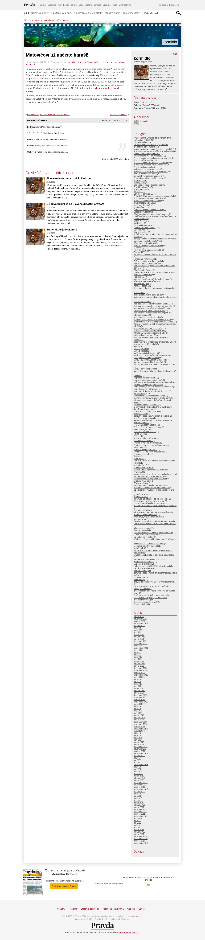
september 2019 (141, 702)
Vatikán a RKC (140, 548)
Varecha (88, 5)
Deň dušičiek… (140, 232)
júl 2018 (137, 733)
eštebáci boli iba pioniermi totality (148, 245)
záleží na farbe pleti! (142, 571)
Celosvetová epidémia (143, 212)
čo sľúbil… (138, 223)
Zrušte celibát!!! (140, 604)
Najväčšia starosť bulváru (145, 378)
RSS (175, 54)
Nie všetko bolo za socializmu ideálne (150, 396)
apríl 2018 (138, 740)
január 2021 (139, 666)
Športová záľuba (141, 497)
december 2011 (140, 809)
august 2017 (139, 756)
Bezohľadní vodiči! (142, 187)
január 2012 (139, 807)
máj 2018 (138, 738)
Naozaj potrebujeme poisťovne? (148, 380)
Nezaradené (139, 393)
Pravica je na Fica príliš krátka (147, 443)
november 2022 (141, 619)
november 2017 (141, 749)
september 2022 (141, 623)
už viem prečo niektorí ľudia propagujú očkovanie (155, 539)
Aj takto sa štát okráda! (143, 160)
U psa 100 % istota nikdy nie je (147, 535)
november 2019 (141, 697)
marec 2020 (139, 688)
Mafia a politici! (140, 351)
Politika (137, 436)
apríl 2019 (138, 713)
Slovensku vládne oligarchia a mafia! (150, 479)
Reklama (73, 909)
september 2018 (141, 729)
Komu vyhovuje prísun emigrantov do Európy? (154, 322)
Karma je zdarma (141, 286)
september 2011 (141, 816)
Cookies (131, 909)
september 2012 (141, 789)
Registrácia (163, 5)
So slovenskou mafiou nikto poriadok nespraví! (154, 490)
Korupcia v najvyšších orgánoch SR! (149, 333)
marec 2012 (139, 803)
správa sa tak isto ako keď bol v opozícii (151, 499)
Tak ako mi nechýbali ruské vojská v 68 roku (153, 521)
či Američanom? (141, 219)
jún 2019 (137, 708)
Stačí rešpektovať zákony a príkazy (149, 501)
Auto (60, 5)
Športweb (52, 5)
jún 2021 (137, 655)
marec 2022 (139, 634)
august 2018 (139, 731)
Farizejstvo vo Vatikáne (144, 259)
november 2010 (141, 838)
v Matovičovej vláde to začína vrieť (149, 544)
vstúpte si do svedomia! (144, 562)
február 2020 (139, 691)
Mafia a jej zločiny (141, 349)
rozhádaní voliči (141, 465)
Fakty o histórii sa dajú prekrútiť (147, 250)
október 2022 (139, 621)
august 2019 (139, 704)
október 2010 (139, 841)
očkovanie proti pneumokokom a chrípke (151, 416)
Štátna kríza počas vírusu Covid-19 (149, 503)
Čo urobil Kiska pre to (143, 225)
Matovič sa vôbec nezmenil (145, 369)
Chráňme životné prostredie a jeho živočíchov (153, 216)
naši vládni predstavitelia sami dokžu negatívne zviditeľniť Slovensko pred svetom (154, 383)
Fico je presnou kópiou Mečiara (147, 263)
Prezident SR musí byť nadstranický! (149, 452)
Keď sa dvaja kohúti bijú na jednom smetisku (153, 306)
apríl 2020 (138, 686)
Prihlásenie (174, 5)
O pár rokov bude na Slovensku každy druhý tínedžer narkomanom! (153, 408)
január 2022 (139, 639)
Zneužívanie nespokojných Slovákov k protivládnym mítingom (150, 598)
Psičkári (137, 456)
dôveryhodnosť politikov (144, 243)
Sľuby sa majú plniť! (142, 481)
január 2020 (139, 693)
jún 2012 (137, 796)
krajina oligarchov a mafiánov (146, 335)
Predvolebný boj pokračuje (145, 449)
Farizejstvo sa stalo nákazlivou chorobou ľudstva (155, 254)
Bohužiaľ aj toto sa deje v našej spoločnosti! (153, 196)
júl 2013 (137, 767)
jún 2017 (137, 760)
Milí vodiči (138, 375)
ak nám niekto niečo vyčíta (145, 174)
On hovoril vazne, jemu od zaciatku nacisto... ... (47, 152)
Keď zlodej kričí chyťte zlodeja (147, 317)
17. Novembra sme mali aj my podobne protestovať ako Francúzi (151, 146)
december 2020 (141, 668)
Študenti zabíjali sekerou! (61, 229)
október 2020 (139, 673)
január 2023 (139, 617)
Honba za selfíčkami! (143, 275)
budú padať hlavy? (142, 205)
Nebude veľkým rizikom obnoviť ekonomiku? (153, 387)
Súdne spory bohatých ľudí (145, 514)
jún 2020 (137, 682)
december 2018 (141, 722)
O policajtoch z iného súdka (146, 411)
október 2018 (139, 726)
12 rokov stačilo (140, 142)
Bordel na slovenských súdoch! (147, 201)
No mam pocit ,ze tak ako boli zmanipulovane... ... (48, 139)
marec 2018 (139, 742)
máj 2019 (138, 711)
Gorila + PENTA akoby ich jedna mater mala (153, 272)
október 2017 (139, 751)
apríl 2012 (138, 800)
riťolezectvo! (139, 458)
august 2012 (139, 791)
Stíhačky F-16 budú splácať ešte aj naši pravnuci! (155, 506)
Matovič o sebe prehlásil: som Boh (149, 362)
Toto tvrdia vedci (141, 530)
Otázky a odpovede (90, 909)
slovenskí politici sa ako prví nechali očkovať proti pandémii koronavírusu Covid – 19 (155, 475)
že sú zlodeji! (139, 580)
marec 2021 (139, 661)
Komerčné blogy (131, 12)
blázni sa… (139, 192)
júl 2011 (137, 821)
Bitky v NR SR (140, 189)
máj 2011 (138, 825)
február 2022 (139, 637)
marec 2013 (139, 776)
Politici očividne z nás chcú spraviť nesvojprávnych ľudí (149, 428)
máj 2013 (138, 771)
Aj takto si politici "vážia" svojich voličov (151, 162)
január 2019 (139, 720)
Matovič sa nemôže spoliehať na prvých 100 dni (154, 364)
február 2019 (139, 717)
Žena (81, 5)
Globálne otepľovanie (143, 270)
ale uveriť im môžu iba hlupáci (147, 176)
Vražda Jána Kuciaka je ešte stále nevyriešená (154, 555)
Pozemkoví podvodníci (143, 440)
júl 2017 (137, 758)
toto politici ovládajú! (143, 528)
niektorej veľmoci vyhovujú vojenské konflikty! (153, 398)
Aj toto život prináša (142, 167)
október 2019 (139, 699)
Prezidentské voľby (142, 454)
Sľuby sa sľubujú (141, 483)
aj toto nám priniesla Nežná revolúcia (150, 165)
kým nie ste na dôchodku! (145, 344)
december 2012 (141, 782)
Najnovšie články (40, 12)
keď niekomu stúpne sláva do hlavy (149, 295)
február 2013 (139, 778)
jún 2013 (137, 769)
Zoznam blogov (112, 12)
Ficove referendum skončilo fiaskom (68, 178)
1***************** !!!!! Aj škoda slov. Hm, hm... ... (47, 133)
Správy (43, 5)
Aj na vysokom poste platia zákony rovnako (152, 158)
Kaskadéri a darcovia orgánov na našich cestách (155, 288)
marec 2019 (139, 715)
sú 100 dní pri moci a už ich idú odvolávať (152, 512)
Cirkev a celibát (140, 221)
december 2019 (141, 695)
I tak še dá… (139, 277)
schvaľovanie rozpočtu (143, 467)
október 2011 (139, 814)
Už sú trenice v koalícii (143, 537)
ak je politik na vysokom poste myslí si (150, 171)
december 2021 (141, 641)
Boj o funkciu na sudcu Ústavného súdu (151, 198)
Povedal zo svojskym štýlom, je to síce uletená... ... (49, 146)
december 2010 (141, 836)
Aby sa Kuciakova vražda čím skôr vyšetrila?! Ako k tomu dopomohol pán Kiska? (155, 152)
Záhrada (97, 5)
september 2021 (141, 648)
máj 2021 (138, 657)
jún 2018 (137, 735)
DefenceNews (125, 5)
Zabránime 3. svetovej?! (144, 568)
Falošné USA (139, 252)
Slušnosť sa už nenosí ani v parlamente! (151, 488)
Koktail (66, 5)
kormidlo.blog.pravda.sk (143, 62)
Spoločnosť (139, 494)
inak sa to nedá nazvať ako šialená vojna (151, 279)
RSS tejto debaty (121, 159)
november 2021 (141, 643)
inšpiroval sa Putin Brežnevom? (147, 281)
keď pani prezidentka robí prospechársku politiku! (155, 297)
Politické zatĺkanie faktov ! (145, 432)
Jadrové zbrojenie (141, 284)
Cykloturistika (139, 230)
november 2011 (140, 812)
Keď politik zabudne (142, 301)
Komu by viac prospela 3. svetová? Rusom (152, 319)
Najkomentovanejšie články (88, 12)
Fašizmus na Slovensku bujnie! (147, 261)
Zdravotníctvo (139, 577)
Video (114, 5)
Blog (26, 13)
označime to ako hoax (143, 418)
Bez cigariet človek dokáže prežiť (148, 185)
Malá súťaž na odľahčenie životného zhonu (153, 355)
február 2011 (139, 832)
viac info (139, 916)
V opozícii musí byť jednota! (146, 546)
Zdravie (74, 5)
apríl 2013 (138, 773)
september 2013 (141, 764)
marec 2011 (139, 830)
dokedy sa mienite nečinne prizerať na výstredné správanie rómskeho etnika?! (155, 240)
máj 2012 (138, 798)
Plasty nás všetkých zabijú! (145, 425)
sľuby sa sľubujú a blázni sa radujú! (149, 485)
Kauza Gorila (139, 292)
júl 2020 (137, 679)
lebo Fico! (138, 346)
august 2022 (139, 625)
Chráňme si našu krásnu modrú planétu (151, 214)
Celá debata (107, 159)
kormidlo (36, 20)
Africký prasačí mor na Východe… (148, 156)
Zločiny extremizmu (142, 588)
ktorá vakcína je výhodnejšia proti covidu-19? (153, 342)
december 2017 (141, 747)
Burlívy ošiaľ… (140, 207)
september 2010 (141, 843)
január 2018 (139, 744)
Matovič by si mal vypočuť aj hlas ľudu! (150, 360)
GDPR (141, 909)
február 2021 (139, 664)
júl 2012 (137, 794)
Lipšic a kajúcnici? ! (118, 115)
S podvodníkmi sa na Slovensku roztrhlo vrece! (75, 204)
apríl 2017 (138, 762)
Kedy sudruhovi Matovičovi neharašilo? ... (45, 127)
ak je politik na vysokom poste (147, 169)
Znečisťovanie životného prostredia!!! (150, 595)
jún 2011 (137, 823)
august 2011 (139, 818)
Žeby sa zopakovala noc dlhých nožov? (151, 586)
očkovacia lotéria (141, 414)
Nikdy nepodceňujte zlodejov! (147, 405)
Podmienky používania (113, 909)
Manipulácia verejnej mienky (146, 358)
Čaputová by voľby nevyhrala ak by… (150, 210)
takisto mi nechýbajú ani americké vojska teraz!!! (155, 523)
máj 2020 (138, 684)
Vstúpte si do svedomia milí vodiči (148, 559)
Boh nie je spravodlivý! (143, 194)
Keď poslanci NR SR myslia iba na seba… (152, 304)
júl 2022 (137, 628)
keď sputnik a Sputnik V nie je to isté (149, 310)
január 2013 (139, 780)
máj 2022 (138, 630)
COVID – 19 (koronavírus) (145, 227)
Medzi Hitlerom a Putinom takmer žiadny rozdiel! (155, 371)
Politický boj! (139, 434)
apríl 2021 (138, 659)
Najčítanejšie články (61, 12)
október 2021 (139, 646)
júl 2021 (137, 652)
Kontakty (61, 909)
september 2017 (141, 753)
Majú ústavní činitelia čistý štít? (147, 353)
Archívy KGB (139, 183)
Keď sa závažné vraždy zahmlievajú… (150, 308)
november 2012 (141, 785)
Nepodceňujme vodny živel (145, 389)
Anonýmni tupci (140, 180)
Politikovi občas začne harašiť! (147, 438)
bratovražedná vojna (143, 203)
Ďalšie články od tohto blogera (51, 172)
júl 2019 (137, 706)
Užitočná (107, 5)
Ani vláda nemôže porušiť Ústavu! (148, 178)
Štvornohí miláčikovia (143, 510)
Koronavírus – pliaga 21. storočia (148, 328)
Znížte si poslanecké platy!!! (146, 602)
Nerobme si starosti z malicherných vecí (151, 391)
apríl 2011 (138, 827)
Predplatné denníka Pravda (64, 886)
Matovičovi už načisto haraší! (56, 20)
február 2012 (139, 805)
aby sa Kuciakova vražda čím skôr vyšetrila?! (153, 149)
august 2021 (139, 650)
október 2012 (139, 787)
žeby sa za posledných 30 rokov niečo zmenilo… (155, 582)
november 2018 (141, 724)
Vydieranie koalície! (142, 564)
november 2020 (141, 670)
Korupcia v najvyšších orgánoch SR (149, 331)
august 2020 (139, 677)
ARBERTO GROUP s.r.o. (129, 932)
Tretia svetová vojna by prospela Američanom (153, 532)
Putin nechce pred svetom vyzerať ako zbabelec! (48, 115)
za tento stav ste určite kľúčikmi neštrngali (152, 566)
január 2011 (139, 834)
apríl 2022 (138, 632)
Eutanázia (138, 248)
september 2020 (141, 675)
